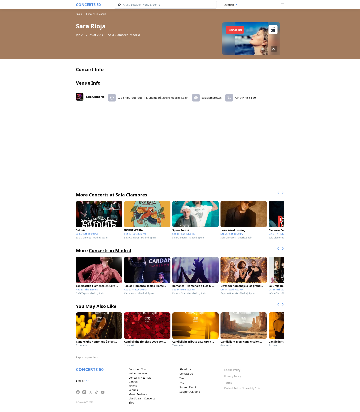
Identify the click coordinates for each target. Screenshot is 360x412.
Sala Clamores (95, 96)
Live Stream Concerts (142, 398)
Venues (133, 390)
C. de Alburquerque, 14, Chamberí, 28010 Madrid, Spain (153, 97)
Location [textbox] (229, 5)
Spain (79, 14)
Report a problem (87, 357)
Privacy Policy (232, 376)
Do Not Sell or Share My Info (242, 388)
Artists (133, 386)
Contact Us (186, 373)
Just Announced (138, 373)
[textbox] (83, 380)
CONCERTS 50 (88, 4)
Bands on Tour (138, 369)
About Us (185, 369)
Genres (133, 381)
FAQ (181, 382)
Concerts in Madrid (96, 14)
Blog (131, 402)
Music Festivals (138, 394)
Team (182, 378)
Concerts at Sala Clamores (118, 195)
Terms (228, 382)
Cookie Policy (232, 370)
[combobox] (230, 5)
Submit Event (187, 387)
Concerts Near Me (140, 377)
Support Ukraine (189, 391)
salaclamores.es (212, 97)
